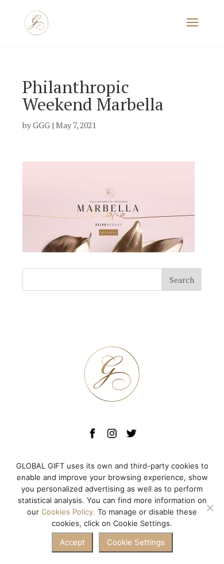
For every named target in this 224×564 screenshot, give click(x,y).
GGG (41, 125)
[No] (209, 507)
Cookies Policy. (68, 511)
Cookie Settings (136, 542)
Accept (72, 542)
